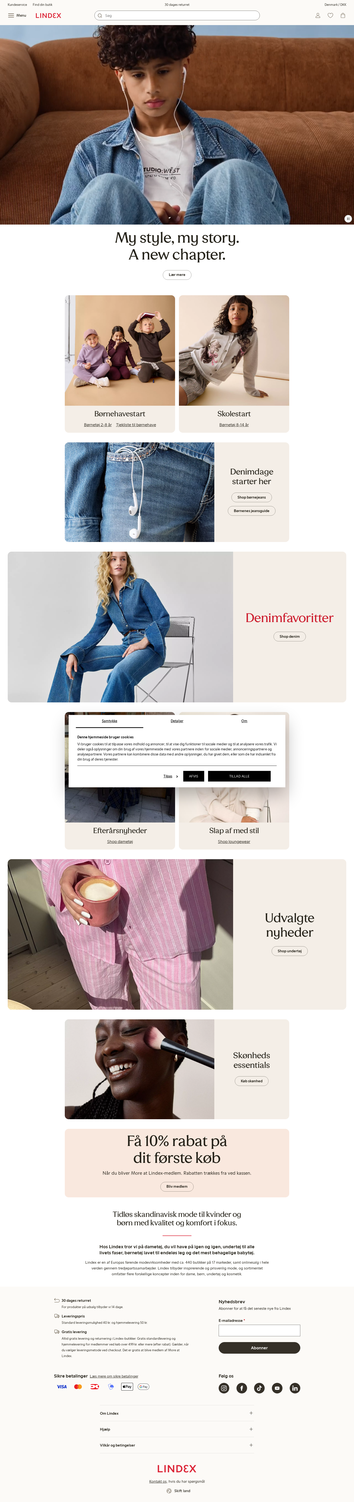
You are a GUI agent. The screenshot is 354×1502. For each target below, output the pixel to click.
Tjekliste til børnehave (136, 424)
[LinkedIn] (295, 1388)
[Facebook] (241, 1388)
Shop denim (290, 636)
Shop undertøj (290, 951)
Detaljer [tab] (177, 721)
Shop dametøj (120, 841)
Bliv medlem (177, 1186)
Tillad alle (239, 776)
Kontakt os (158, 1481)
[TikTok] (259, 1388)
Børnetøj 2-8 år (98, 424)
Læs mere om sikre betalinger (114, 1376)
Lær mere (177, 274)
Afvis (193, 776)
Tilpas (168, 776)
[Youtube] (277, 1388)
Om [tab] (244, 721)
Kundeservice (17, 5)
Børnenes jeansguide (251, 510)
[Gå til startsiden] (48, 15)
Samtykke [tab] (109, 721)
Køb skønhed (251, 1081)
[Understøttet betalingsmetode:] (135, 1387)
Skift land (182, 1490)
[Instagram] (224, 1388)
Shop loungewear (234, 841)
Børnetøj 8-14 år (234, 424)
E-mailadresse (232, 1320)
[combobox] (177, 15)
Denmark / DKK (335, 5)
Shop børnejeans (251, 497)
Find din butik (42, 5)
